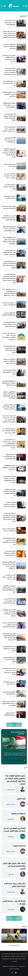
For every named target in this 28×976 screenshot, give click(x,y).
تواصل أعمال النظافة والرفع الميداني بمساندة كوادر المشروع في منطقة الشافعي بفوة (9, 541)
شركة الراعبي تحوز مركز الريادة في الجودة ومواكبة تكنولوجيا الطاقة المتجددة (9, 703)
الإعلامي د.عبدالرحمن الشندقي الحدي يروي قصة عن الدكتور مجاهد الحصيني (10, 504)
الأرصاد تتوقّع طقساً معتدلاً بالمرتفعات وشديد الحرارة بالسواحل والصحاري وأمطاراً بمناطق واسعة (9, 240)
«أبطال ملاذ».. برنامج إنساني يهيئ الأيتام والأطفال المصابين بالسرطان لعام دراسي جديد (9, 58)
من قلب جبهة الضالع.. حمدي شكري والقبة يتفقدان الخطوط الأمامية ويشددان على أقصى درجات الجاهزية (9, 292)
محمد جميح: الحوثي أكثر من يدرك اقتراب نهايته (9, 683)
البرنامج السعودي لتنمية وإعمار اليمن (17, 732)
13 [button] (9, 760)
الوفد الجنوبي (21, 798)
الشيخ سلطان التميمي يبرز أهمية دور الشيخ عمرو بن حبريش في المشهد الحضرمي (9, 601)
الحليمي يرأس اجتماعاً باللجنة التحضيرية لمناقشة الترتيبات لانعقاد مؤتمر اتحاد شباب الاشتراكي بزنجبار (9, 636)
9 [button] (14, 760)
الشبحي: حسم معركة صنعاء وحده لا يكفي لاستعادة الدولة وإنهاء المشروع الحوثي (9, 217)
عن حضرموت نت (21, 966)
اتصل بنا (10, 968)
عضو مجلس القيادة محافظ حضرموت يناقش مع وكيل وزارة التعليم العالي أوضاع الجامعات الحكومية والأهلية (9, 34)
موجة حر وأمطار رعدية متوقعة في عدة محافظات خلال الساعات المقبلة (10, 553)
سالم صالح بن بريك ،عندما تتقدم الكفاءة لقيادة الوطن (14, 884)
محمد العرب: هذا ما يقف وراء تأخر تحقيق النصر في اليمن (9, 303)
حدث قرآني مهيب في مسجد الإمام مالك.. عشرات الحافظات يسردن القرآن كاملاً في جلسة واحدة (9, 336)
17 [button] (4, 760)
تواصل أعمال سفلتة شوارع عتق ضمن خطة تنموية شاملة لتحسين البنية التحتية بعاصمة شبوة (9, 589)
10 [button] (13, 760)
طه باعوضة (11, 909)
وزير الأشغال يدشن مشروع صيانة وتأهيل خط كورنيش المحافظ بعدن (9, 46)
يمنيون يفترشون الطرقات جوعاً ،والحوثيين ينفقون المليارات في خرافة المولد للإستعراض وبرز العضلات (15, 779)
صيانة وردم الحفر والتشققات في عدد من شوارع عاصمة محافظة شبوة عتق (9, 105)
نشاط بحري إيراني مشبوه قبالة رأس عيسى (10, 165)
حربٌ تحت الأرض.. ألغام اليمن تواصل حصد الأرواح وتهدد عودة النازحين (9, 94)
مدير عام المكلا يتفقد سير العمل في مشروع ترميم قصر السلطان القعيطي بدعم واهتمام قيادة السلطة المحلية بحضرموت (9, 443)
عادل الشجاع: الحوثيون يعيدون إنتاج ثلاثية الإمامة (10, 714)
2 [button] (23, 760)
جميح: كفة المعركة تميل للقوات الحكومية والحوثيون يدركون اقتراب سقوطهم (9, 252)
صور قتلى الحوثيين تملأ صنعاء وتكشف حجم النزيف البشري (9, 186)
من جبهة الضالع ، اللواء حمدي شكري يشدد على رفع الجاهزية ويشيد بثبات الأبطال (9, 383)
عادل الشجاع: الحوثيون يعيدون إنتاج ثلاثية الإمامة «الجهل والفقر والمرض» (10, 456)
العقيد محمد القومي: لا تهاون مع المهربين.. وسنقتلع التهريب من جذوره (9, 577)
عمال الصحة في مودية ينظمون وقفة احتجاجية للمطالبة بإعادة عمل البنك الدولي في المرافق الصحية (10, 71)
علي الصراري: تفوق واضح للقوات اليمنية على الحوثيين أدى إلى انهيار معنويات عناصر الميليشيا (9, 264)
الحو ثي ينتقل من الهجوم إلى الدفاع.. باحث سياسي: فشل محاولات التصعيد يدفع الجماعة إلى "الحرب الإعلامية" (9, 418)
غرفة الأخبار (11, 836)
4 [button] (14, 945)
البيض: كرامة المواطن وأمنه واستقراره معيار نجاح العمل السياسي (9, 648)
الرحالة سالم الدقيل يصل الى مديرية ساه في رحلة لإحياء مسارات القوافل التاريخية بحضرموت (9, 479)
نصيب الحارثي (11, 789)
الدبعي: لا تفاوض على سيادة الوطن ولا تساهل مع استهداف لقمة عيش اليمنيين (9, 624)
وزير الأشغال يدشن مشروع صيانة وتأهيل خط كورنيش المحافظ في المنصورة (9, 361)
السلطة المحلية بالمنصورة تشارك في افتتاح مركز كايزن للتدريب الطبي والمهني (9, 324)
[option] (14, 746)
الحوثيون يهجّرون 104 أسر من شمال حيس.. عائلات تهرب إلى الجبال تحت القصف (9, 129)
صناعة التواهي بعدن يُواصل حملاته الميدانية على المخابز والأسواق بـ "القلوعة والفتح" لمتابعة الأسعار (9, 395)
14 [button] (8, 760)
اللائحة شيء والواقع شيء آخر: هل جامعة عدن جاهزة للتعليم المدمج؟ (14, 829)
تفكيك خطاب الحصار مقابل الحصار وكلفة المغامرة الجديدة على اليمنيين (14, 866)
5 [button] (19, 760)
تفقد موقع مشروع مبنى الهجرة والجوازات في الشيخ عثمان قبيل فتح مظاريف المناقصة (10, 117)
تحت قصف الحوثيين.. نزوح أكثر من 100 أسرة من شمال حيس (9, 83)
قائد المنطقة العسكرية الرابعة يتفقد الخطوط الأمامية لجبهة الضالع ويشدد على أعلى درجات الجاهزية (9, 565)
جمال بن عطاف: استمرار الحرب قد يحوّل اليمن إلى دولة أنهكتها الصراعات (10, 22)
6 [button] (18, 760)
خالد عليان (11, 874)
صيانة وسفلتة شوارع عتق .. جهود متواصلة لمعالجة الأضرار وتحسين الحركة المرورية (9, 349)
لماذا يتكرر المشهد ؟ (18, 845)
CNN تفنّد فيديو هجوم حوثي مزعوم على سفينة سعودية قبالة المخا (10, 140)
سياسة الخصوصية (13, 966)
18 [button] (3, 760)
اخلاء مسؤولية (6, 966)
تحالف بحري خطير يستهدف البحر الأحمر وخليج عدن (9, 197)
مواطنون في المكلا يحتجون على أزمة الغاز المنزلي (9, 693)
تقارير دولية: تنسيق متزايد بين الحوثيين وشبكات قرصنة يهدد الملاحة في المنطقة (9, 407)
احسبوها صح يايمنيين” (18, 813)
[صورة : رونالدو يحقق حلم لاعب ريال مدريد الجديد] (14, 936)
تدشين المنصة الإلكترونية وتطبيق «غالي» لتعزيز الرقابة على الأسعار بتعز (9, 467)
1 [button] (24, 760)
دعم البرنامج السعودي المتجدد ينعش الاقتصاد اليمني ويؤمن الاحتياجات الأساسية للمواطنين (15, 754)
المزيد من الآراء (14, 918)
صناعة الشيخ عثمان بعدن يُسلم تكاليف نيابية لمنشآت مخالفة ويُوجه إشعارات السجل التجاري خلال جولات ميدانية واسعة (9, 278)
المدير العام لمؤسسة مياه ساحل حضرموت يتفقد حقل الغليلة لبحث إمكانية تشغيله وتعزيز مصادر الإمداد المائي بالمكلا (9, 517)
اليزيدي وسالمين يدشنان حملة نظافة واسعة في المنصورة (9, 207)
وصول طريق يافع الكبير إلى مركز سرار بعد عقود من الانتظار (9, 659)
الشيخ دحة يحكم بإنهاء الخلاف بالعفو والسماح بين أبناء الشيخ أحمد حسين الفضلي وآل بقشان (9, 612)
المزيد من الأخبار (13, 724)
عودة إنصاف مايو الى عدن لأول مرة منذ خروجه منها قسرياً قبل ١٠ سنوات (10, 175)
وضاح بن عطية (11, 804)
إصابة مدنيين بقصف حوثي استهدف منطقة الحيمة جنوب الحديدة (9, 372)
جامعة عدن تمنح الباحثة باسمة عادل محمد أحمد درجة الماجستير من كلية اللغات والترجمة (9, 671)
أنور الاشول (11, 819)
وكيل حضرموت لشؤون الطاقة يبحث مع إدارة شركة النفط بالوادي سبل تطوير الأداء (9, 492)
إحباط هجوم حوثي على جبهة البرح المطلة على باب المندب (9, 529)
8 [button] (9, 945)
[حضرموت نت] (14, 5)
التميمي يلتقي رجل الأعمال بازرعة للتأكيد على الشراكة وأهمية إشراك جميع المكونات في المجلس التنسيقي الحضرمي (9, 153)
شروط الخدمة (16, 968)
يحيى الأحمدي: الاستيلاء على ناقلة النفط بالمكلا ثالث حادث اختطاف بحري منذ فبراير (9, 430)
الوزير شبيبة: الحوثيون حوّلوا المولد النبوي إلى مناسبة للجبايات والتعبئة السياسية (9, 228)
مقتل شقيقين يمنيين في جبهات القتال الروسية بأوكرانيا (9, 314)
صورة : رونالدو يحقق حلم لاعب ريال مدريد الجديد (15, 939)
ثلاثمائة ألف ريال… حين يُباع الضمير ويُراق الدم (14, 902)
